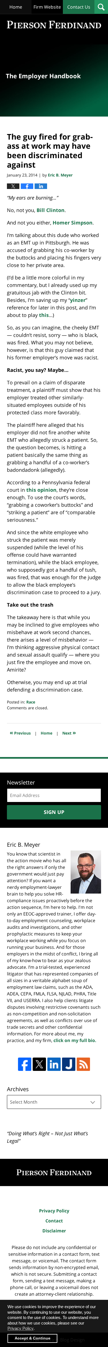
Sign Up (54, 812)
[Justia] (68, 1064)
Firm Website (47, 7)
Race (30, 702)
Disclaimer (54, 1231)
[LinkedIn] (54, 1064)
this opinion (41, 489)
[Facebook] (24, 1064)
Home (15, 7)
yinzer (78, 300)
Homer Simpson (72, 222)
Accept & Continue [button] (32, 1338)
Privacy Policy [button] (20, 1328)
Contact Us (78, 7)
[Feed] (83, 1064)
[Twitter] (39, 1064)
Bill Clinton (51, 210)
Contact (54, 1221)
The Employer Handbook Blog (54, 24)
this (44, 315)
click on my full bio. (74, 1040)
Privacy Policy (54, 1211)
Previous (20, 732)
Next (69, 732)
